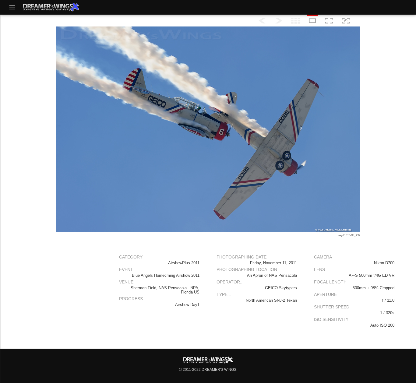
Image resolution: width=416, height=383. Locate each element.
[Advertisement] (61, 295)
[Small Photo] (312, 21)
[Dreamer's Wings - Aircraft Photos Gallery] (50, 7)
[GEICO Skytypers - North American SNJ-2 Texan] (329, 21)
